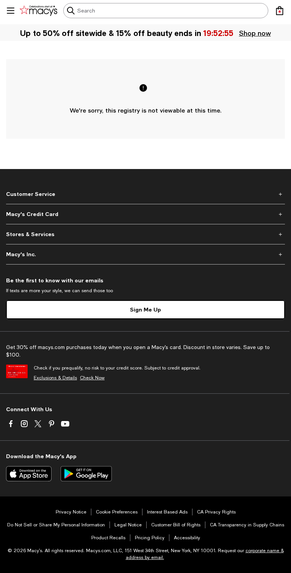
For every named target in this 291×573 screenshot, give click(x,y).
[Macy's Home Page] (38, 10)
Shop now (255, 33)
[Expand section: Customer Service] (145, 194)
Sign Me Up (145, 309)
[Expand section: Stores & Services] (145, 234)
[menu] (10, 10)
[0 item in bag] (279, 10)
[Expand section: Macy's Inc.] (145, 254)
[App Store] (29, 473)
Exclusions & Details (55, 377)
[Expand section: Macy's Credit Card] (145, 214)
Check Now (92, 377)
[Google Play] (86, 473)
